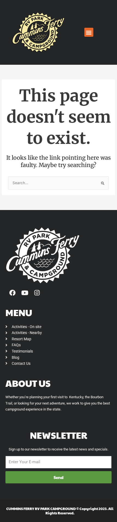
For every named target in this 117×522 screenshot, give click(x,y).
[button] (88, 32)
